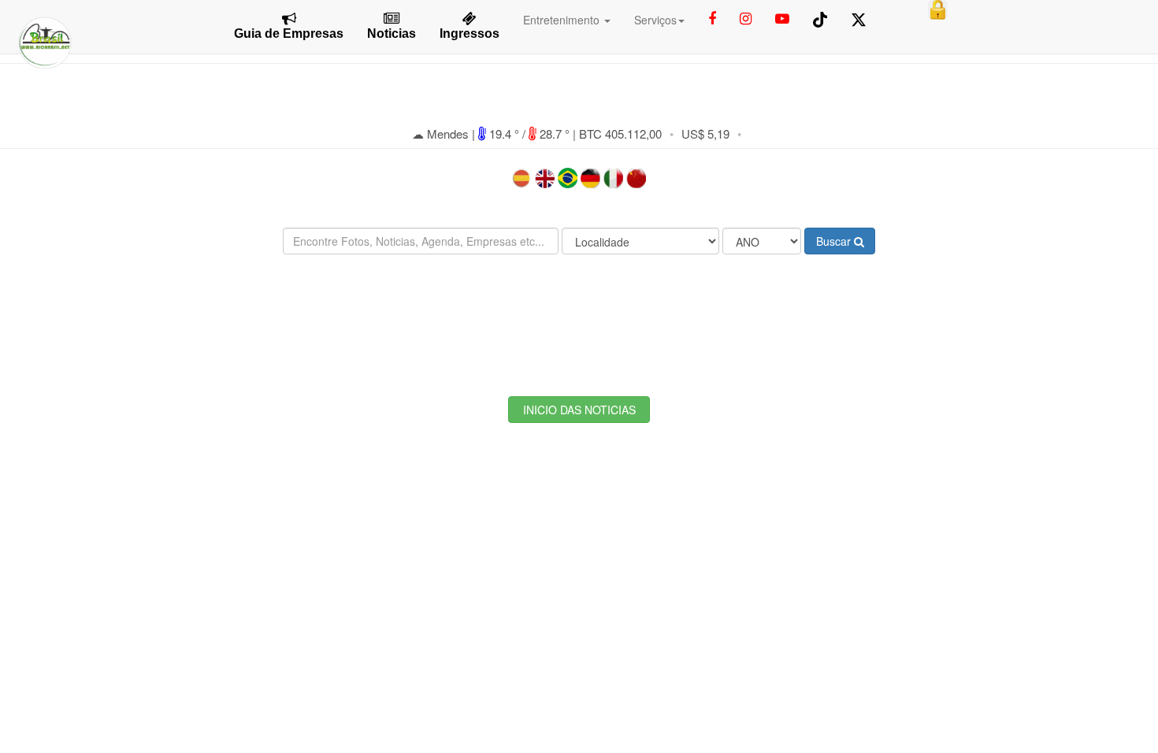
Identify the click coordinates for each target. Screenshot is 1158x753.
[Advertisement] (579, 313)
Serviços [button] (655, 20)
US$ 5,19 (705, 133)
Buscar (835, 241)
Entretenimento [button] (563, 20)
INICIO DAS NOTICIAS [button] (579, 409)
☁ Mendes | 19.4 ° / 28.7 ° (492, 133)
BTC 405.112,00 (620, 133)
